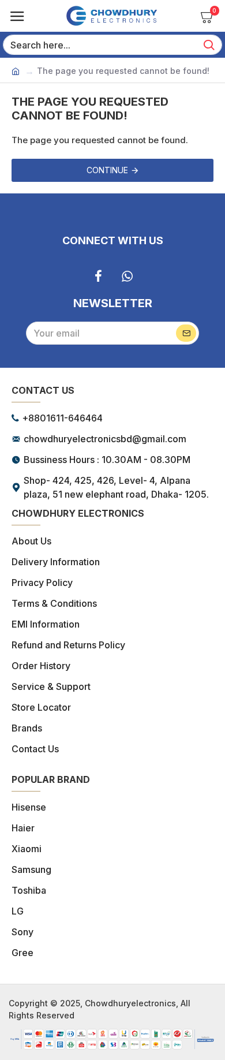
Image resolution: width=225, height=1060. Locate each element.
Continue (107, 170)
